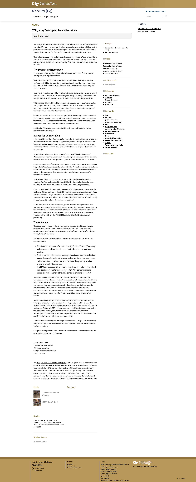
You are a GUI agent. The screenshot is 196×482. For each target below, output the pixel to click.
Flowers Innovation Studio (114, 145)
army (106, 124)
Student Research (111, 100)
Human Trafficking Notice (108, 469)
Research (108, 102)
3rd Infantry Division (112, 131)
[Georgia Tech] (47, 4)
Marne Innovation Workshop (114, 129)
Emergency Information (74, 468)
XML (41, 36)
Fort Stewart (109, 134)
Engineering (109, 105)
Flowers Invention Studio (43, 144)
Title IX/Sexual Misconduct (109, 471)
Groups (45, 17)
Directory (70, 464)
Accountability (105, 477)
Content (36, 17)
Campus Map (39, 470)
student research (111, 147)
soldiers (108, 143)
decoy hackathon (111, 127)
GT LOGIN (182, 478)
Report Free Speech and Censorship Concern (115, 480)
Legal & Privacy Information (109, 468)
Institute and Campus (112, 95)
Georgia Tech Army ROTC (46, 86)
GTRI (106, 115)
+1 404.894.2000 (39, 468)
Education (108, 98)
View (35, 36)
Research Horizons (111, 52)
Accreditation (105, 478)
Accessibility (105, 475)
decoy (107, 136)
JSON (47, 36)
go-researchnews (111, 120)
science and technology (113, 122)
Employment (71, 466)
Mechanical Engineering (113, 138)
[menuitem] (45, 16)
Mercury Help (54, 17)
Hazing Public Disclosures (109, 473)
